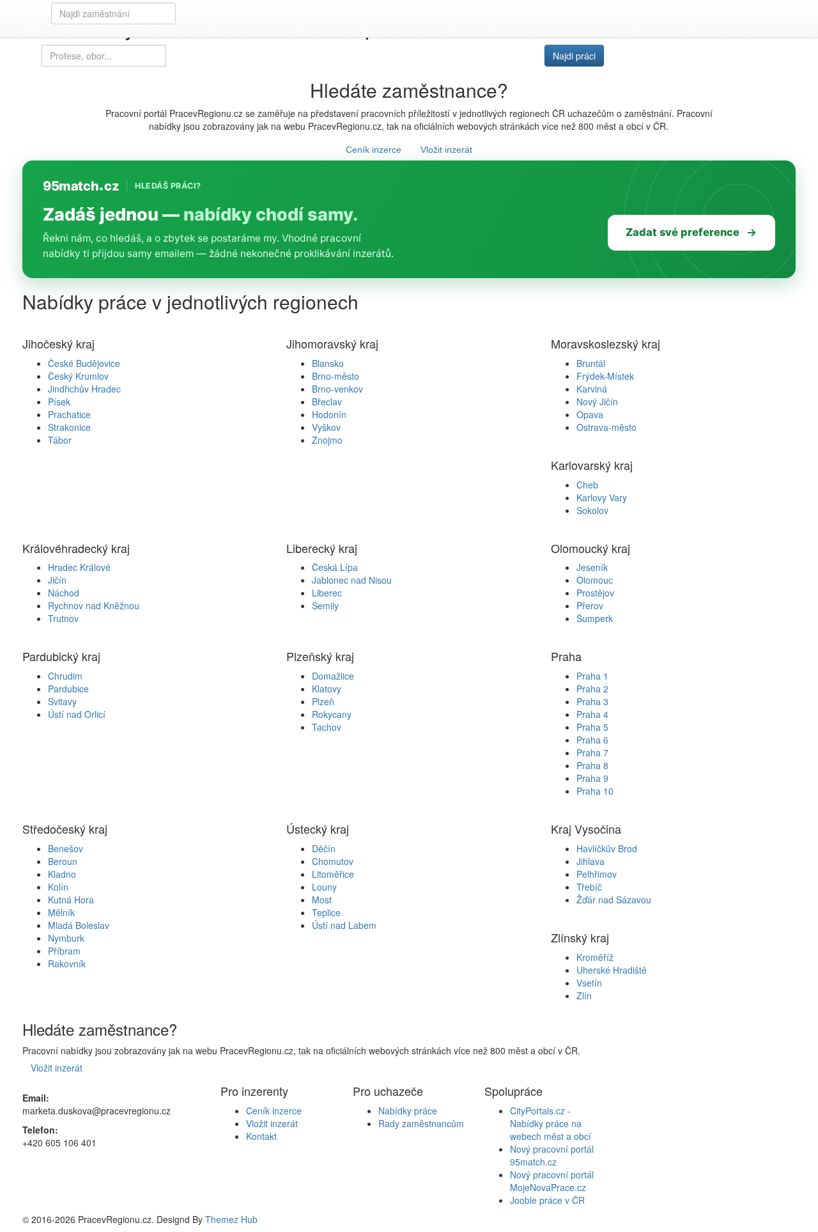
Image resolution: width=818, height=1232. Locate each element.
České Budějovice (84, 363)
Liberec (327, 592)
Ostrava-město (606, 427)
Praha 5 (592, 727)
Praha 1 (592, 675)
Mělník (61, 912)
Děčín (324, 848)
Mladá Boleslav (78, 925)
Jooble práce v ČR (547, 1200)
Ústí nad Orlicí (76, 714)
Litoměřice (333, 874)
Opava (589, 414)
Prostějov (595, 592)
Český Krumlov (78, 376)
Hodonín (329, 414)
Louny (324, 886)
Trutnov (63, 618)
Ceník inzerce (421, 14)
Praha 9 (592, 778)
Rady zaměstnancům (325, 14)
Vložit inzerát (755, 14)
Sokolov (592, 510)
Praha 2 (592, 688)
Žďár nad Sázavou (613, 899)
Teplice (326, 912)
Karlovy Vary (601, 497)
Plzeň (323, 701)
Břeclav (327, 401)
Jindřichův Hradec (84, 388)
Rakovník (67, 963)
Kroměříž (595, 957)
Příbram (64, 950)
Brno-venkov (337, 388)
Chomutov (332, 861)
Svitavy (62, 701)
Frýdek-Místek (605, 376)
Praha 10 (595, 790)
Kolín (58, 886)
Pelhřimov (596, 874)
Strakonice (69, 427)
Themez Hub (231, 1219)
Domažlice (333, 675)
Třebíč (589, 886)
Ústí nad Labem (344, 925)
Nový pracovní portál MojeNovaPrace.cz (552, 1181)
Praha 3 (592, 701)
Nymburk (66, 938)
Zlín (584, 995)
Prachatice (69, 414)
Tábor (60, 439)
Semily (325, 605)
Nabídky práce (227, 14)
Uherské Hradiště (611, 969)
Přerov (589, 605)
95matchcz (81, 186)
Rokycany (331, 714)
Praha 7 (592, 752)
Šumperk (594, 618)
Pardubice (68, 688)
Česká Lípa (335, 567)
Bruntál (590, 363)
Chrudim (65, 675)
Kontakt (261, 1136)
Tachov (326, 727)
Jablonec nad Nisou (352, 579)
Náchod (63, 592)
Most (322, 899)
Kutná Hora (71, 899)
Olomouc (594, 579)
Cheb (587, 484)
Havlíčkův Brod (606, 848)
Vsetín (589, 982)
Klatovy (326, 688)
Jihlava (590, 861)
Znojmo (327, 439)
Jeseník (592, 567)
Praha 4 (592, 714)
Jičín (57, 579)
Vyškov (326, 427)
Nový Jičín (597, 401)
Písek (59, 401)
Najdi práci (574, 55)
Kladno (62, 874)
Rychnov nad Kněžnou (93, 605)
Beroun (62, 861)
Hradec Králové (79, 567)
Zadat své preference (682, 232)
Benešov (65, 848)
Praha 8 (592, 765)
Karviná (591, 388)
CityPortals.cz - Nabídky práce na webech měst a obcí (550, 1123)
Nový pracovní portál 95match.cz (552, 1155)
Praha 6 (592, 739)
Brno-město (335, 376)
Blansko (328, 363)
